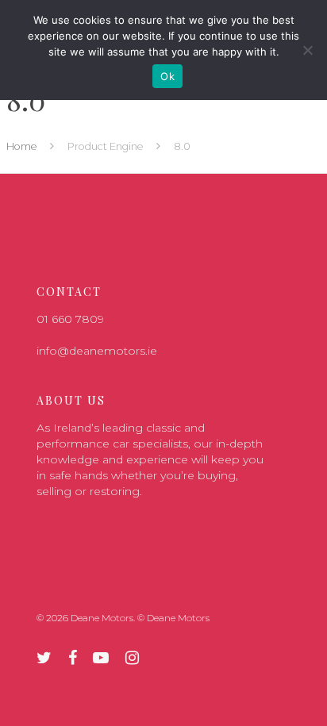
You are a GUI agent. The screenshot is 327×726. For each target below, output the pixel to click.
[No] (307, 50)
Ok (167, 76)
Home (21, 146)
